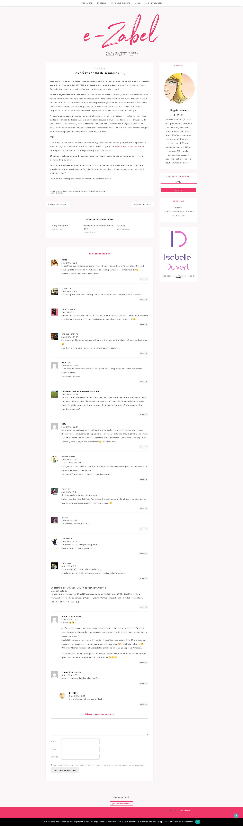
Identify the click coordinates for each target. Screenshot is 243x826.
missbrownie (68, 456)
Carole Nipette (69, 334)
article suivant (141, 205)
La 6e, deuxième (59, 225)
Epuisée (121, 225)
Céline (64, 518)
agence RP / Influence (176, 276)
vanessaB (66, 563)
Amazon (178, 207)
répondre (143, 279)
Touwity (66, 489)
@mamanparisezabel (121, 803)
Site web (54, 757)
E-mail (54, 749)
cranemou (67, 538)
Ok (197, 822)
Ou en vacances (154, 3)
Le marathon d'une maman (72, 191)
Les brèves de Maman (95, 191)
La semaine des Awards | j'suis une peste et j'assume (78, 588)
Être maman (87, 3)
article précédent (59, 205)
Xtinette (66, 288)
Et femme (101, 3)
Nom (53, 741)
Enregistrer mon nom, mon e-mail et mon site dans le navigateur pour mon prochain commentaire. (99, 765)
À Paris (138, 3)
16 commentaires (56, 193)
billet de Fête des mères (128, 146)
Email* (178, 182)
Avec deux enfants (120, 3)
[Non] (239, 821)
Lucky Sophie (68, 309)
